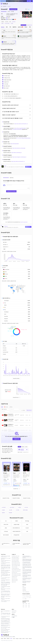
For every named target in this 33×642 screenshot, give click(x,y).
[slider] (4, 11)
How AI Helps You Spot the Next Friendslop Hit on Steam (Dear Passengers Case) (27, 572)
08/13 (29, 605)
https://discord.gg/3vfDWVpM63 (20, 128)
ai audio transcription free (15, 568)
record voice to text (14, 572)
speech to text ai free (15, 580)
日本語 (14, 638)
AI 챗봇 (12, 23)
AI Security (6, 531)
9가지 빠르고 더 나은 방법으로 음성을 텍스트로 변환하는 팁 (5, 570)
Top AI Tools (24, 590)
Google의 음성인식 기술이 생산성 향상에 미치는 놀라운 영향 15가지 (5, 565)
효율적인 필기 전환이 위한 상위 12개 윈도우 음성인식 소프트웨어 (5, 594)
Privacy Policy (14, 612)
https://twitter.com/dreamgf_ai (16, 152)
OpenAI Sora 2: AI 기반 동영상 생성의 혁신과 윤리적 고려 (5, 625)
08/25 (26, 603)
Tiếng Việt (30, 638)
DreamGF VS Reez (6, 498)
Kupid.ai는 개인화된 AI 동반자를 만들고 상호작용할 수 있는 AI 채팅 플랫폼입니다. (16, 476)
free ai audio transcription (15, 560)
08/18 (23, 605)
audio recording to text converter (16, 573)
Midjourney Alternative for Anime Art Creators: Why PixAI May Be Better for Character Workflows (27, 560)
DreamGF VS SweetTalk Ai (27, 498)
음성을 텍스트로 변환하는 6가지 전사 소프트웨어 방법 (5, 585)
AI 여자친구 (4, 6)
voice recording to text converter (16, 569)
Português (17, 638)
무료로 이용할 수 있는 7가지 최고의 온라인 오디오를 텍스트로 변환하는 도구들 (5, 568)
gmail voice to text (14, 577)
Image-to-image (16, 524)
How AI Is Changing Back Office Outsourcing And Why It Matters (27, 570)
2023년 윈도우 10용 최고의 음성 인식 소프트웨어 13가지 (5, 573)
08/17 (26, 605)
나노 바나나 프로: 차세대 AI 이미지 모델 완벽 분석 (5, 616)
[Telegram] (13, 617)
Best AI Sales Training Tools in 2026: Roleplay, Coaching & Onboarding (27, 582)
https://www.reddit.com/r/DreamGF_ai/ (21, 123)
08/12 (23, 606)
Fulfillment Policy (14, 610)
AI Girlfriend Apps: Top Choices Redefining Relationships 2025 (27, 565)
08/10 (29, 606)
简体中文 (5, 638)
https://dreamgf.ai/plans (15, 143)
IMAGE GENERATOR (16, 531)
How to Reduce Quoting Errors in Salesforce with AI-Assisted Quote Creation (27, 567)
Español (20, 638)
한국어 (11, 638)
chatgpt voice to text (14, 576)
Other (25, 598)
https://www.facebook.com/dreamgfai (19, 148)
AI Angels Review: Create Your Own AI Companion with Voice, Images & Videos (27, 576)
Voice (27, 524)
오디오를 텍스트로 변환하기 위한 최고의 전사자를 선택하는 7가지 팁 (5, 575)
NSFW (2, 23)
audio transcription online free (16, 562)
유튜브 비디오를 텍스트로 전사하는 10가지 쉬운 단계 (5, 601)
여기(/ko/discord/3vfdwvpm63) (17, 129)
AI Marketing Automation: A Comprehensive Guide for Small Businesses (27, 557)
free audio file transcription (15, 558)
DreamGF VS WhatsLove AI (17, 498)
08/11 (26, 606)
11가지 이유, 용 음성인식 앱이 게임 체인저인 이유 (5, 578)
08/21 (29, 603)
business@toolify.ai (14, 615)
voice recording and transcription (16, 575)
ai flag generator (16, 534)
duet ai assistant (6, 534)
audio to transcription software (16, 565)
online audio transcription (15, 557)
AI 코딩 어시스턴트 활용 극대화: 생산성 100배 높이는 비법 (5, 630)
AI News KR (24, 587)
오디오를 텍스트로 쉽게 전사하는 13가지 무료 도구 (5, 563)
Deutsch (23, 638)
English (2, 638)
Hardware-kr (24, 589)
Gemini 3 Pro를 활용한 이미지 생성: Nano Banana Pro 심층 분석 (5, 621)
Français (27, 638)
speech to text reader (15, 579)
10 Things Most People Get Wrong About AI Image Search (27, 562)
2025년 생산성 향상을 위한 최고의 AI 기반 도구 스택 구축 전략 (5, 623)
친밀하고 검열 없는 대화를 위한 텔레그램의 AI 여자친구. (26, 475)
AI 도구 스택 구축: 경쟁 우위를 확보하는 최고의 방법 (5, 628)
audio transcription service (15, 561)
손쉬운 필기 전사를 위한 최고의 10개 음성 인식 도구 (5, 561)
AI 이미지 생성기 (7, 23)
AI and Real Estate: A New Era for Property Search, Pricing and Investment (27, 579)
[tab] (20, 27)
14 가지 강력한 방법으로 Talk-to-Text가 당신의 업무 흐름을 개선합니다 (5, 592)
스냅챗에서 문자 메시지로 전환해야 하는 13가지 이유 (5, 556)
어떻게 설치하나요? (25, 452)
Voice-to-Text (6, 524)
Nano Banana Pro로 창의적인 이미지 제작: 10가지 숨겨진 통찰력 (5, 619)
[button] (23, 410)
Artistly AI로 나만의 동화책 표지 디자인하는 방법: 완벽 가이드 (5, 632)
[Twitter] (12, 617)
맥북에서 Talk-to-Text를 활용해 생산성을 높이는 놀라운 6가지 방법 (5, 582)
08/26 (23, 603)
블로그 (23, 586)
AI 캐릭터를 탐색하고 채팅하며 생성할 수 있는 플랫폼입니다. (6, 476)
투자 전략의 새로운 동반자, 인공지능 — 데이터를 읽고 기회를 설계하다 (5, 614)
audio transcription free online (16, 564)
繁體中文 (8, 638)
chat (27, 531)
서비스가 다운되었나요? (26, 591)
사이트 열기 (5, 483)
